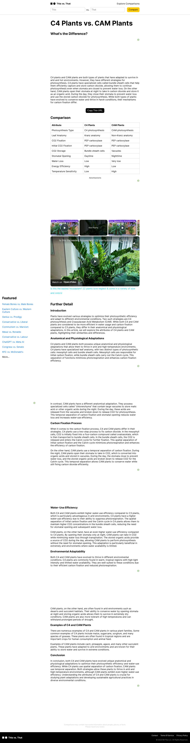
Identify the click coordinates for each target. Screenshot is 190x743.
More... (5, 356)
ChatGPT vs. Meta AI (13, 341)
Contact (155, 735)
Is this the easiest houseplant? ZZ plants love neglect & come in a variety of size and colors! (94, 240)
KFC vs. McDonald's (12, 351)
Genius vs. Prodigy (12, 316)
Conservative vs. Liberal (15, 321)
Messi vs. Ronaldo (11, 331)
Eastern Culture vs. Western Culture (16, 310)
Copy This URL (95, 110)
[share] (133, 243)
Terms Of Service (167, 735)
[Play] (122, 227)
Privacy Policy (182, 735)
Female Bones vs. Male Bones (17, 304)
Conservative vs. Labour (15, 336)
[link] (55, 241)
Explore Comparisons (128, 3)
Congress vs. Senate (13, 346)
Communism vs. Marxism (15, 326)
